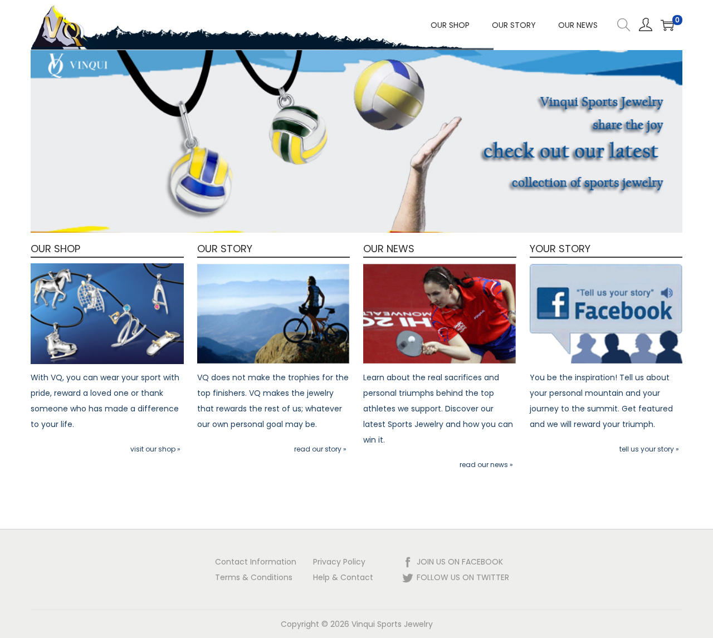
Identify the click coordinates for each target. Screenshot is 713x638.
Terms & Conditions (253, 577)
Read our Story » (320, 449)
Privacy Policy (339, 561)
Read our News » (486, 464)
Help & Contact (343, 577)
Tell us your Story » (649, 449)
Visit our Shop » (155, 449)
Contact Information (255, 561)
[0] (667, 25)
